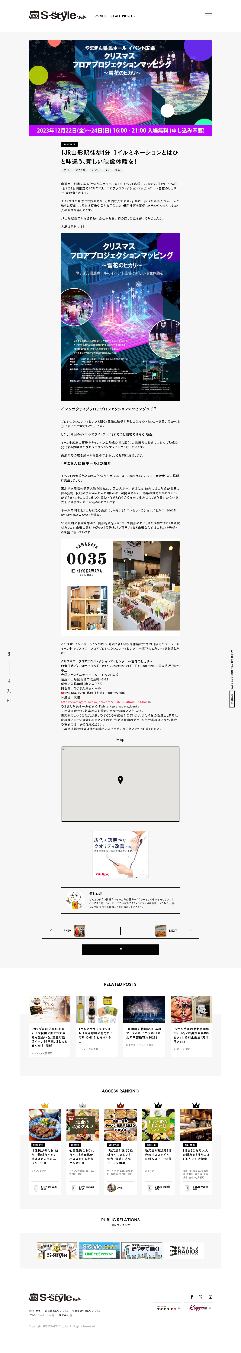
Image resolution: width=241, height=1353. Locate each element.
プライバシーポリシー (40, 1316)
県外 (117, 170)
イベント (96, 170)
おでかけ (80, 170)
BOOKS (100, 16)
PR (107, 170)
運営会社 (64, 1316)
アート (67, 170)
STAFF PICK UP (123, 16)
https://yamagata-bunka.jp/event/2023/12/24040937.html (104, 702)
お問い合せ (34, 1311)
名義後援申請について (84, 1311)
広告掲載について (54, 1311)
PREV (68, 930)
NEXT (172, 930)
